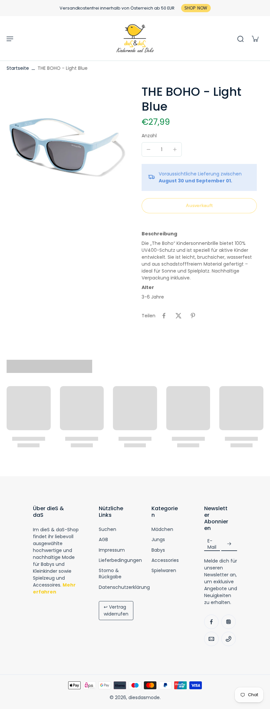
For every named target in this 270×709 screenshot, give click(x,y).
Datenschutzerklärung (124, 587)
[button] (199, 205)
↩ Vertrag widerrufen (116, 610)
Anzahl (149, 135)
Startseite (18, 68)
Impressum (112, 550)
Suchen (107, 529)
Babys (158, 550)
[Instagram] (228, 622)
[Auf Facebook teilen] (164, 315)
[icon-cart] (255, 38)
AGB (103, 540)
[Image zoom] (67, 145)
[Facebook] (211, 622)
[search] (240, 38)
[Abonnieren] (229, 544)
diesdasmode (144, 697)
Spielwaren (163, 570)
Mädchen (162, 529)
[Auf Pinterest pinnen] (193, 315)
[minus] (148, 149)
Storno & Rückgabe (110, 573)
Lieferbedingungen (120, 560)
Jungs (158, 540)
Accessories (165, 560)
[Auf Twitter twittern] (178, 315)
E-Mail (211, 544)
